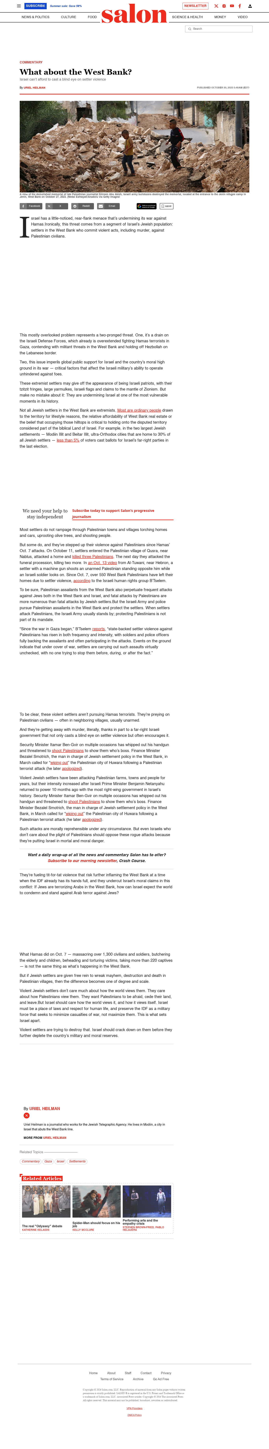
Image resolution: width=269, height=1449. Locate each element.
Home (93, 1373)
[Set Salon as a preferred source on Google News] (147, 206)
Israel (60, 1161)
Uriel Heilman (34, 87)
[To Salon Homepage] (134, 13)
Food (92, 17)
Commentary (31, 1161)
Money (220, 17)
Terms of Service (111, 1379)
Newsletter (195, 6)
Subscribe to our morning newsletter (82, 861)
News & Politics (35, 17)
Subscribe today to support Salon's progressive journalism (113, 513)
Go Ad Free (161, 1379)
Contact (146, 1373)
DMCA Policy (135, 1415)
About (111, 1373)
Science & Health (187, 17)
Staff (128, 1373)
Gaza (48, 1161)
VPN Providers (134, 1408)
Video (243, 17)
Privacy (166, 1373)
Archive (138, 1379)
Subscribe (35, 6)
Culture (68, 17)
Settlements (77, 1161)
